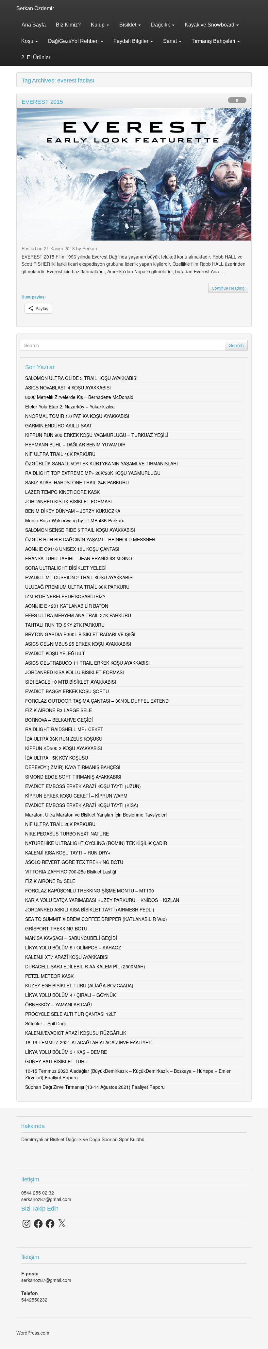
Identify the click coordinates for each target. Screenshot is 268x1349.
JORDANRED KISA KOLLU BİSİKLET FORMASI (74, 672)
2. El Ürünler (35, 57)
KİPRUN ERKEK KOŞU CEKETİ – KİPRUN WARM (76, 795)
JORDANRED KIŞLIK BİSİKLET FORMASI (68, 501)
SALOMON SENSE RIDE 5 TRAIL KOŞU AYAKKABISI (80, 530)
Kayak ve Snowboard (210, 24)
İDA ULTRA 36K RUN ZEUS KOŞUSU (63, 738)
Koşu (28, 41)
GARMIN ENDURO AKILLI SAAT (58, 425)
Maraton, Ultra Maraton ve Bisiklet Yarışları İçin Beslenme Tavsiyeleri (96, 814)
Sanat (170, 41)
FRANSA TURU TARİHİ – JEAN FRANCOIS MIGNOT (80, 558)
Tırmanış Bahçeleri (214, 41)
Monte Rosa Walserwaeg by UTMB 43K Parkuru (75, 520)
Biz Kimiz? (68, 24)
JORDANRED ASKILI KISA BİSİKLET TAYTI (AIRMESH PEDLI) (89, 909)
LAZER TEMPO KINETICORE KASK (62, 492)
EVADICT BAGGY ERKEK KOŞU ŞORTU (67, 691)
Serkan (89, 248)
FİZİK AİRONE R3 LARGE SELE (58, 710)
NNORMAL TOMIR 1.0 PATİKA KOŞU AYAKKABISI (77, 416)
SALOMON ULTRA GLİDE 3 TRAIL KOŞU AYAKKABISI (81, 378)
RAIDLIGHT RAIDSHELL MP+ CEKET (64, 729)
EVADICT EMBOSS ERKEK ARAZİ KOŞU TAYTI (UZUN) (83, 786)
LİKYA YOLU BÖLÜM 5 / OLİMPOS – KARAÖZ (73, 947)
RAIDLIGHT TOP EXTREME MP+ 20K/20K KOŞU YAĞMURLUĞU (92, 473)
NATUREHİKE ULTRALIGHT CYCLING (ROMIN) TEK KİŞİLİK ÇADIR (96, 843)
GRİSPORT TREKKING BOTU (56, 928)
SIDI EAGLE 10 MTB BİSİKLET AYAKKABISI (70, 681)
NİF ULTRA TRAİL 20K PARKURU (60, 824)
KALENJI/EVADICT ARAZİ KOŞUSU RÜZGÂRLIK (75, 1033)
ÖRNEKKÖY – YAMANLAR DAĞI (58, 1004)
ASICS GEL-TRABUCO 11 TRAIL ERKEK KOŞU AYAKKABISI (87, 662)
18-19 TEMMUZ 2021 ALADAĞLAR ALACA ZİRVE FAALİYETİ (89, 1042)
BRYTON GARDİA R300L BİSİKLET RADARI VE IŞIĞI (80, 634)
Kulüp (98, 24)
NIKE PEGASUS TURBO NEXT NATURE (67, 833)
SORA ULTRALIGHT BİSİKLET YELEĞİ (66, 568)
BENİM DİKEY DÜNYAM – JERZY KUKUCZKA (72, 511)
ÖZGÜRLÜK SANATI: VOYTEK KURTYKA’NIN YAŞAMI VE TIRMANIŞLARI (101, 463)
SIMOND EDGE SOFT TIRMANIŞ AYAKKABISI (73, 776)
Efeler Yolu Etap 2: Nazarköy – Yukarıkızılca (70, 406)
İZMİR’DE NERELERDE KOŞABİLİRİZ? (65, 596)
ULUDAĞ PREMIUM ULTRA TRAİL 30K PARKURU (77, 587)
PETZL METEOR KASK (49, 976)
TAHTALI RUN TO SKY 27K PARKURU (65, 624)
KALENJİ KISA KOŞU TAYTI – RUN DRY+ (67, 852)
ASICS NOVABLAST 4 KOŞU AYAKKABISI (68, 387)
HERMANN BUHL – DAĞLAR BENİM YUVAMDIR (75, 444)
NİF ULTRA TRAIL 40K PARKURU (60, 454)
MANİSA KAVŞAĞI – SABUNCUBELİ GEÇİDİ (71, 938)
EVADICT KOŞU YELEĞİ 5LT (55, 653)
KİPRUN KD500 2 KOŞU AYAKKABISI (63, 748)
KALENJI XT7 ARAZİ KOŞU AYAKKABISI (67, 957)
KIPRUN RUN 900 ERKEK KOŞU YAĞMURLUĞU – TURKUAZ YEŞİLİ (96, 435)
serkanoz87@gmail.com (46, 1199)
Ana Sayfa (34, 24)
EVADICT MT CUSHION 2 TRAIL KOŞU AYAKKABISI (79, 577)
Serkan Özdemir (35, 8)
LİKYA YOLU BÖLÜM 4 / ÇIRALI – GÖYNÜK (70, 995)
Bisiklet (128, 24)
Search (236, 345)
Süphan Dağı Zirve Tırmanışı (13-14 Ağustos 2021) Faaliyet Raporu (95, 1087)
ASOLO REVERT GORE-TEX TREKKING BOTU (74, 862)
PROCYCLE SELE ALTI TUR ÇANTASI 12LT (70, 1014)
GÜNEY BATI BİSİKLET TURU (56, 1061)
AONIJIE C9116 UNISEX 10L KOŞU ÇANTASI (72, 549)
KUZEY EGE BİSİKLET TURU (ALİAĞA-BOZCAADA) (79, 985)
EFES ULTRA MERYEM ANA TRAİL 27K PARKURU (78, 615)
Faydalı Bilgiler (131, 41)
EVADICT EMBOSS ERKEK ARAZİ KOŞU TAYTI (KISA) (81, 805)
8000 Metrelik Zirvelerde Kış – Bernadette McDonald (79, 397)
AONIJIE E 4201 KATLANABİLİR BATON (66, 606)
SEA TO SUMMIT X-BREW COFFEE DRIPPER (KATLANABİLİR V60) (96, 919)
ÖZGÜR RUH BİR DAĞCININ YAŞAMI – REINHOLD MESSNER (90, 539)
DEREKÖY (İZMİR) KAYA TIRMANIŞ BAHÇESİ (72, 767)
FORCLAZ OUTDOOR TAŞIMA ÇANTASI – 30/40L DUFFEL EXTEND (97, 700)
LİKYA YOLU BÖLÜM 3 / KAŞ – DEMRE (66, 1052)
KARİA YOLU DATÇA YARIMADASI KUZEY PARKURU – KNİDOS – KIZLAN (102, 900)
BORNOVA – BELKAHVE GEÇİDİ (59, 719)
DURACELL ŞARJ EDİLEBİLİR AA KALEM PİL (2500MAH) (85, 966)
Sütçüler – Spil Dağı (45, 1023)
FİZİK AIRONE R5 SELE (50, 881)
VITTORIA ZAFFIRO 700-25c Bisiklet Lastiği (70, 871)
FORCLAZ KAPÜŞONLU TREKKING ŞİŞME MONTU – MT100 (89, 890)
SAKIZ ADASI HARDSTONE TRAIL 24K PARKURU (77, 482)
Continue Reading (228, 288)
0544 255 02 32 (37, 1192)
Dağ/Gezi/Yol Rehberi (74, 41)
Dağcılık (161, 24)
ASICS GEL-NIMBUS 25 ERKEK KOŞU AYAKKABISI (78, 643)
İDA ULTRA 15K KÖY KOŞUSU (56, 757)
